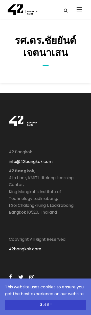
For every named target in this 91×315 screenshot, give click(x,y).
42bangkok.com (25, 249)
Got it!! (46, 304)
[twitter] (20, 277)
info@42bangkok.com (31, 161)
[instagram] (31, 277)
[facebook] (10, 277)
